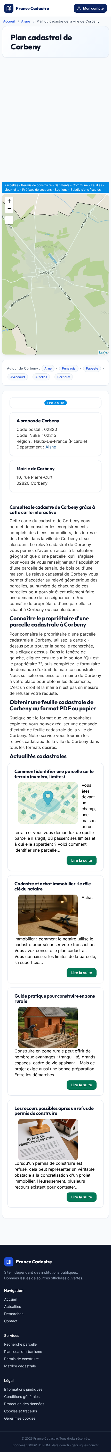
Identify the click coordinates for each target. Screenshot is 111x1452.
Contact (11, 1321)
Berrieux (63, 377)
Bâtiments (62, 185)
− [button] (9, 208)
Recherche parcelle (20, 1344)
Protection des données (24, 1404)
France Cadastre (32, 8)
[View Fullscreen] (9, 220)
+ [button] (9, 201)
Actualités (12, 1306)
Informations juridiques (23, 1389)
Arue (48, 368)
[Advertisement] (55, 122)
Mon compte (93, 8)
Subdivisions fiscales (85, 189)
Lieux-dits (11, 189)
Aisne (25, 21)
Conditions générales (21, 1396)
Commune (80, 185)
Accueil (9, 21)
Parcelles (11, 185)
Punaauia (69, 368)
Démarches (13, 1313)
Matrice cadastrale (20, 1366)
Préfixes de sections (37, 189)
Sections (61, 189)
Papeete (92, 368)
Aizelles (41, 377)
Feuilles (96, 185)
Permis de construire (36, 185)
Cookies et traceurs (20, 1411)
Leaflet (103, 352)
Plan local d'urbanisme (23, 1351)
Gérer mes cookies (19, 1418)
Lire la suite (55, 403)
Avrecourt (17, 377)
